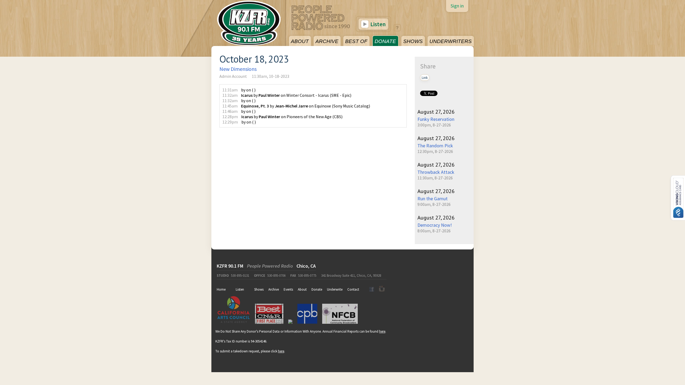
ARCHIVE (326, 41)
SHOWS (413, 41)
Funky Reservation (435, 119)
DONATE (385, 41)
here (382, 331)
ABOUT (300, 41)
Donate (316, 289)
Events (288, 289)
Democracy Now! (434, 225)
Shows (259, 289)
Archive (273, 289)
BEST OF (356, 41)
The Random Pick (435, 146)
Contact (353, 289)
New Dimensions (238, 69)
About (302, 289)
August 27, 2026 (436, 111)
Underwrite (334, 289)
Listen (377, 24)
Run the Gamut (432, 198)
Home (221, 289)
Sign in (457, 6)
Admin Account (233, 76)
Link (425, 77)
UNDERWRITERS (450, 41)
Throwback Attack (435, 172)
